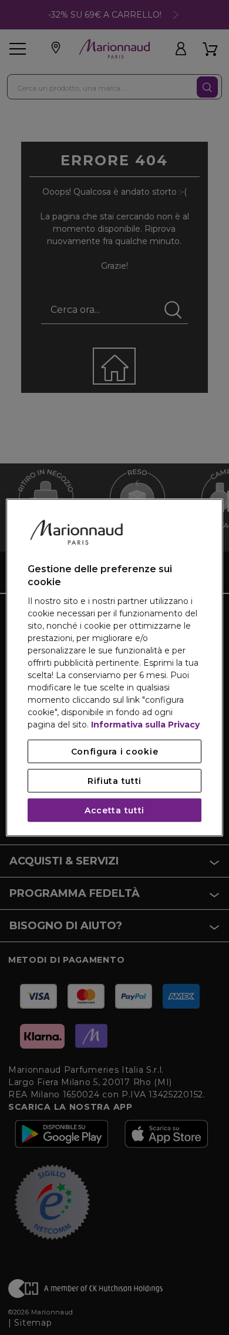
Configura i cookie (115, 751)
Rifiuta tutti (114, 780)
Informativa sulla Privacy (145, 724)
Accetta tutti (114, 810)
